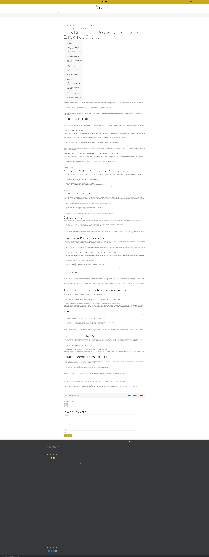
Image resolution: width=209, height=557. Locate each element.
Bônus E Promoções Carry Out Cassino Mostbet (74, 51)
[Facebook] (54, 551)
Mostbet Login (69, 61)
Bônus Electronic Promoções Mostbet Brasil (74, 64)
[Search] (58, 12)
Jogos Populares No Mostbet (71, 62)
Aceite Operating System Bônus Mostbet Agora (74, 60)
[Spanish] (191, 1)
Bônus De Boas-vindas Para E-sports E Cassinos (74, 93)
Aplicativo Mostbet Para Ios (71, 78)
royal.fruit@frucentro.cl (54, 448)
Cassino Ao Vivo (69, 79)
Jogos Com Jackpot (69, 43)
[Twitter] (56, 551)
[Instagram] (51, 458)
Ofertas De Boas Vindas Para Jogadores (73, 66)
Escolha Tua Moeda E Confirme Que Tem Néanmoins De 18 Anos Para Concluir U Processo (73, 56)
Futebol (68, 71)
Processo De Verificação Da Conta (72, 74)
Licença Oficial (69, 82)
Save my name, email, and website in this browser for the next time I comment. (77, 432)
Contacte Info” (69, 52)
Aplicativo (68, 65)
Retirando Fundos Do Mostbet (71, 89)
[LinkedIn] (54, 458)
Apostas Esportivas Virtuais (71, 80)
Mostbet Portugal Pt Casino (71, 44)
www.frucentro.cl (53, 450)
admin (73, 401)
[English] (190, 1)
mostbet (87, 126)
